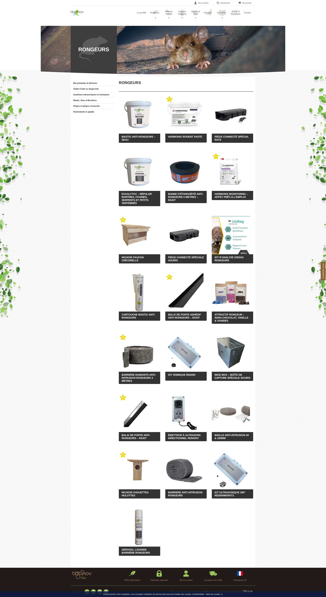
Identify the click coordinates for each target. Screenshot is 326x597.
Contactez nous (323, 271)
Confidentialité (198, 594)
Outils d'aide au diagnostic (86, 89)
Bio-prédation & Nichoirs (85, 83)
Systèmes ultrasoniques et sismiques (91, 95)
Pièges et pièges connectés (86, 106)
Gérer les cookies (213, 594)
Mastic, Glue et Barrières (85, 100)
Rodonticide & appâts (83, 112)
